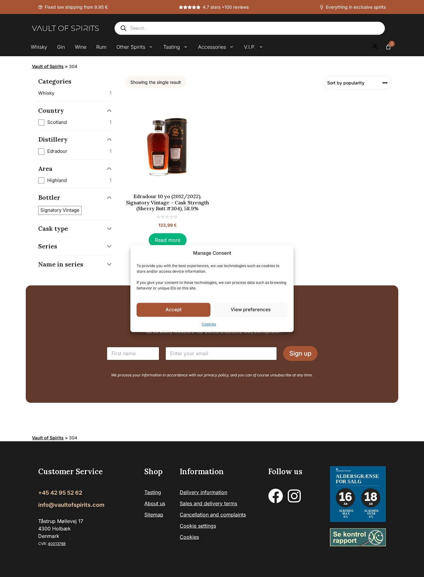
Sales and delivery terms (208, 503)
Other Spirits (130, 47)
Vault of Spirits (48, 66)
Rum (101, 47)
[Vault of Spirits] (65, 28)
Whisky (39, 47)
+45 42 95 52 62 (60, 492)
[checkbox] (74, 122)
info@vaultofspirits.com (71, 505)
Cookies (209, 324)
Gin (61, 47)
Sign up (300, 353)
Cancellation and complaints (213, 514)
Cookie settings (198, 526)
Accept (173, 309)
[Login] (374, 46)
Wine (80, 47)
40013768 (56, 543)
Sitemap (153, 514)
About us (154, 503)
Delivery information (203, 492)
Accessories (212, 47)
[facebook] (275, 495)
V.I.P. (249, 47)
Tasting (171, 47)
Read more (167, 240)
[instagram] (294, 495)
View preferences (251, 309)
